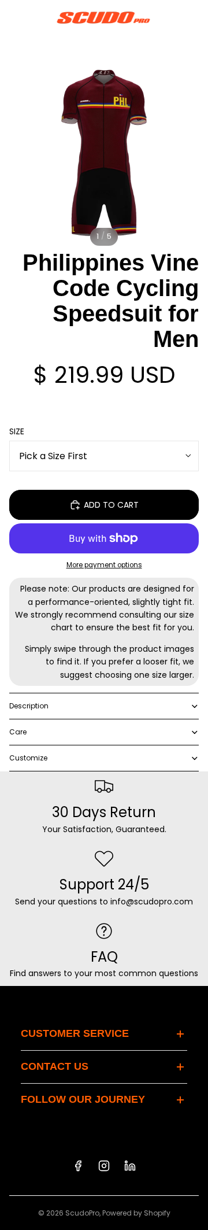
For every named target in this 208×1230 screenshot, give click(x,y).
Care (18, 732)
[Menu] (13, 17)
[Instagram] (104, 1166)
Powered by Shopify (136, 1213)
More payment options (104, 565)
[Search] (38, 17)
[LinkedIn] (130, 1166)
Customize (28, 758)
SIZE (16, 431)
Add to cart (111, 505)
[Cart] (194, 17)
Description (29, 706)
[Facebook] (78, 1166)
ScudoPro (82, 1213)
